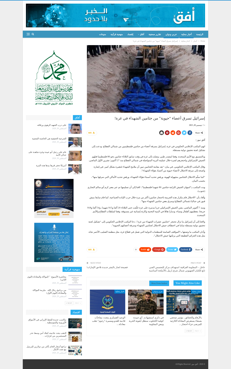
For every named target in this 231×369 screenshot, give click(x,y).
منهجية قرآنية (117, 34)
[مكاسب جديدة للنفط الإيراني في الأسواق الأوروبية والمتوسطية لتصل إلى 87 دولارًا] (75, 323)
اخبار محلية (196, 291)
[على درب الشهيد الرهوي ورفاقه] (75, 129)
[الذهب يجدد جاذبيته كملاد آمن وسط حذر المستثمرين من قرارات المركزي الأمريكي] (75, 337)
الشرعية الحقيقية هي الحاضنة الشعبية (49, 138)
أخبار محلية (186, 34)
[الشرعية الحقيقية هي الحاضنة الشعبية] (75, 142)
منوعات (102, 34)
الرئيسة (199, 34)
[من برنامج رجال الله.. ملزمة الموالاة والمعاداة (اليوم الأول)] (75, 294)
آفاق (142, 34)
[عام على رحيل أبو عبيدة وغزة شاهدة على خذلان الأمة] (75, 156)
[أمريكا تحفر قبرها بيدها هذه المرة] (75, 169)
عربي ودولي (171, 34)
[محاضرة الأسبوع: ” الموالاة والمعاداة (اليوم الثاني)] (75, 280)
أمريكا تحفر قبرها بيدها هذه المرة (51, 165)
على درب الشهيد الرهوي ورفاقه (51, 125)
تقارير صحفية (155, 34)
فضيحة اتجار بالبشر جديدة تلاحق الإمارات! (107, 267)
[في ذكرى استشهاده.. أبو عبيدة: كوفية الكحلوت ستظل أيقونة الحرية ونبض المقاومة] (145, 302)
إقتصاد (130, 34)
